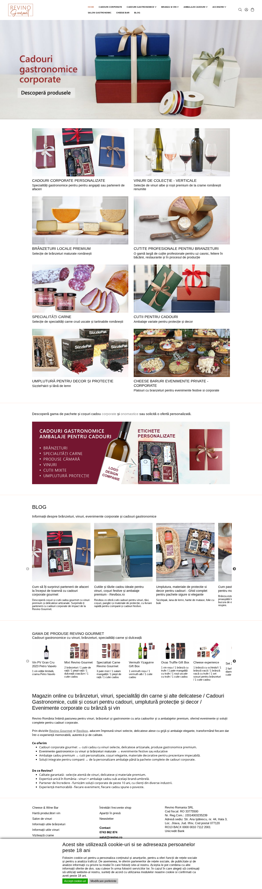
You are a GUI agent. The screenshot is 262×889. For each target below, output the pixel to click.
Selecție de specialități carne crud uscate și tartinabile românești (77, 321)
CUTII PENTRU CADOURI (156, 317)
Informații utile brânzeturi (48, 824)
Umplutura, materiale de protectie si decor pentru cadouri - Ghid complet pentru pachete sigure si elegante (181, 590)
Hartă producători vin (46, 813)
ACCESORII (218, 7)
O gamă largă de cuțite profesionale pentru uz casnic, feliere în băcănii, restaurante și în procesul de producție (178, 255)
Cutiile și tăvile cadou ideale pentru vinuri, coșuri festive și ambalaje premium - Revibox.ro (119, 590)
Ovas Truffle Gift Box (175, 662)
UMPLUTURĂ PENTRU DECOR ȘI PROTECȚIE (72, 381)
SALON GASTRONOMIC (99, 13)
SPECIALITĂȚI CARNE (51, 317)
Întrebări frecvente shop (115, 807)
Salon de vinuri (42, 818)
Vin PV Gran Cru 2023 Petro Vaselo (44, 664)
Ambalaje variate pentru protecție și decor (163, 321)
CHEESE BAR (122, 13)
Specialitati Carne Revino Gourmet (108, 664)
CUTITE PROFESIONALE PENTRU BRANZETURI (176, 248)
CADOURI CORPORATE (110, 7)
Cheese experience (206, 662)
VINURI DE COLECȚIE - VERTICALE (165, 180)
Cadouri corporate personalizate (68, 180)
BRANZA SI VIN (169, 7)
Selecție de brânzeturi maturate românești (62, 253)
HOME (91, 7)
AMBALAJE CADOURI (195, 7)
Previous (27, 569)
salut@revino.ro (110, 837)
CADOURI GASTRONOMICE (141, 7)
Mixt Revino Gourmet (78, 662)
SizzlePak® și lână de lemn (51, 386)
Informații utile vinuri (45, 829)
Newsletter (106, 818)
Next (234, 569)
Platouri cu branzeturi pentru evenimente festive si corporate (176, 390)
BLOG (137, 13)
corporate (109, 414)
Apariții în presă (109, 813)
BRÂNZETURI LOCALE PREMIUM (61, 248)
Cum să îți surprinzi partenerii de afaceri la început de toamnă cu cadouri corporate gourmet (60, 590)
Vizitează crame (43, 835)
